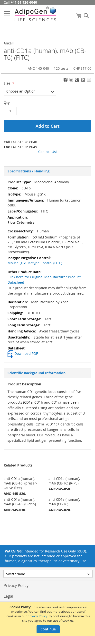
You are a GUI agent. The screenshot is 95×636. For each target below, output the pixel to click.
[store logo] (35, 14)
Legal (8, 596)
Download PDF (26, 353)
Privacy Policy (37, 616)
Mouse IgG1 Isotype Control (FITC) (35, 263)
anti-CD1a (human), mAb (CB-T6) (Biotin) (20, 501)
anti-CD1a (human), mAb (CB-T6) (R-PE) (64, 480)
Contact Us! (47, 151)
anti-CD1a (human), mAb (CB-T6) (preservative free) (20, 483)
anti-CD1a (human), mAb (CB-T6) (64, 501)
